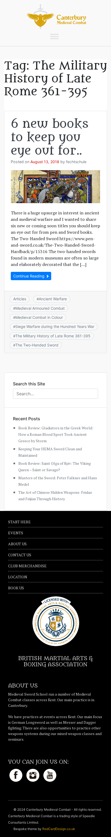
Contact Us (19, 554)
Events (15, 532)
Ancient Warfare (53, 299)
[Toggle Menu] (54, 36)
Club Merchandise (27, 565)
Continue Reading (29, 276)
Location (17, 576)
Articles (19, 299)
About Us (17, 543)
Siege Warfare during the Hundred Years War (54, 326)
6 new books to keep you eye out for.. (49, 137)
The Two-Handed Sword (36, 345)
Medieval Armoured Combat (40, 308)
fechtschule (76, 161)
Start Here (19, 521)
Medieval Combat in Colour (39, 317)
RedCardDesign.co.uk (58, 829)
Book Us (16, 587)
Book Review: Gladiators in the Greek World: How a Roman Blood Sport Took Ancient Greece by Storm (55, 434)
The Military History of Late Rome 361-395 (53, 336)
